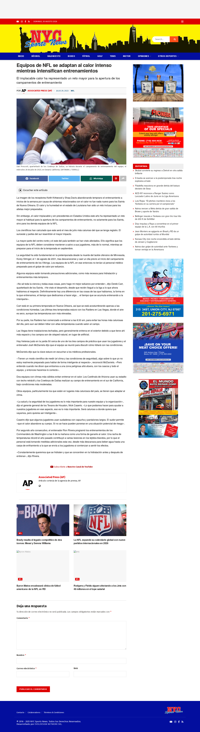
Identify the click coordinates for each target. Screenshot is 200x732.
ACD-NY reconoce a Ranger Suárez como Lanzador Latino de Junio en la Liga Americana (157, 195)
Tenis (113, 56)
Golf (100, 56)
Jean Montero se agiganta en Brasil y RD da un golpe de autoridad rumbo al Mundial (157, 233)
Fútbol (86, 56)
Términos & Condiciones (54, 712)
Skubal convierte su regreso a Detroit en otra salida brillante (159, 172)
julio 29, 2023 (62, 91)
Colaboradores (34, 712)
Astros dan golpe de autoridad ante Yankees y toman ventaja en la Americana (156, 248)
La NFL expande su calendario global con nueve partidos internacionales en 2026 (99, 541)
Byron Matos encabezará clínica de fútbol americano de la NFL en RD (38, 587)
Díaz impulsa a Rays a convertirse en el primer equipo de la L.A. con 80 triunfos (156, 225)
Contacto (20, 712)
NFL (72, 91)
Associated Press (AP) (39, 90)
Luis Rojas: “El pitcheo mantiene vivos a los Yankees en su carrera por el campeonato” (155, 202)
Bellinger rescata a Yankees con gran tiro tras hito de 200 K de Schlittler (158, 217)
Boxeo (71, 56)
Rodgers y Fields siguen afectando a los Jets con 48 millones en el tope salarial (100, 587)
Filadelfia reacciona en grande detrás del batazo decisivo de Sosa (157, 187)
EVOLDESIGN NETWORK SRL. (48, 724)
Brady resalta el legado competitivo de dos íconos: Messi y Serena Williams (39, 541)
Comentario (23, 618)
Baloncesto (54, 56)
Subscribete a (73, 467)
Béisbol (35, 56)
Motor (126, 56)
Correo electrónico (27, 668)
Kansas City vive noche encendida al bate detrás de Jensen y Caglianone (157, 240)
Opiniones (143, 56)
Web (76, 668)
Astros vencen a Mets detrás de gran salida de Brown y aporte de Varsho (156, 210)
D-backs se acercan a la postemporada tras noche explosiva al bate (158, 179)
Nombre (21, 655)
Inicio (21, 56)
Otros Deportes (167, 56)
